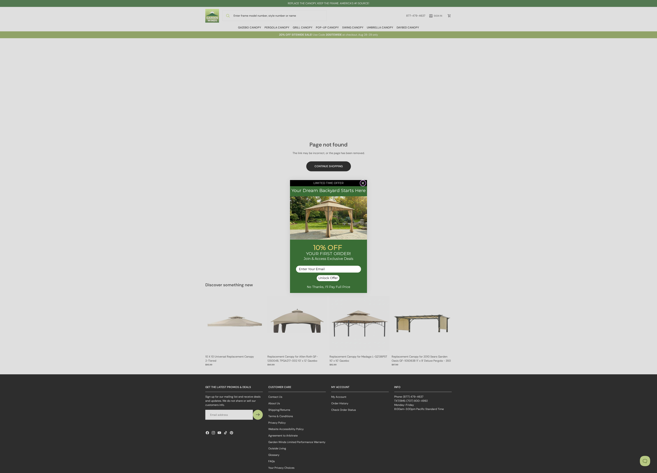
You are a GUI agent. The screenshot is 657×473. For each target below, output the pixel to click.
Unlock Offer (328, 278)
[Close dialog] (363, 183)
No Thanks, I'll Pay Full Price (328, 287)
